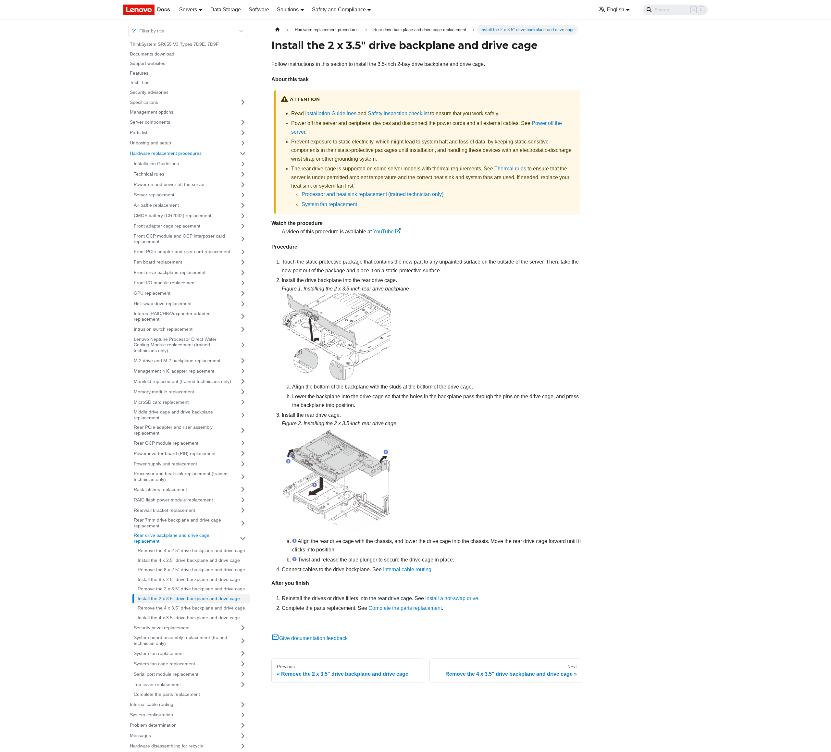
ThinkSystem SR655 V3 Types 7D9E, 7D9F (174, 44)
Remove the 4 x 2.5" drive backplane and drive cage (191, 550)
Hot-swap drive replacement (163, 303)
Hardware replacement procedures (166, 153)
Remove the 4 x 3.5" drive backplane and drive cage (191, 607)
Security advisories (149, 92)
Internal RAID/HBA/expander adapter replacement (172, 316)
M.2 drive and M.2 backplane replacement (177, 360)
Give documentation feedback (313, 638)
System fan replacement (159, 653)
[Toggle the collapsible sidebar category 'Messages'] (243, 736)
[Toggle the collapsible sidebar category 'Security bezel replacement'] (243, 628)
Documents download (152, 53)
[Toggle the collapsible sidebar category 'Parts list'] (243, 133)
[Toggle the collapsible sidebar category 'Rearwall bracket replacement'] (243, 510)
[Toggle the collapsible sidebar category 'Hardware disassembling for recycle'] (243, 746)
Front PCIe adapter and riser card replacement (182, 251)
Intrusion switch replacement (163, 329)
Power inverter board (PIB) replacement (175, 453)
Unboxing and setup (150, 142)
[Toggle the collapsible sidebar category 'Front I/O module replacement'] (243, 283)
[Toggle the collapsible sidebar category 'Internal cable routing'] (243, 704)
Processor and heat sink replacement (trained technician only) (181, 476)
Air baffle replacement (156, 205)
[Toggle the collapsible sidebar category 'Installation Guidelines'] (243, 164)
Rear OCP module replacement (166, 442)
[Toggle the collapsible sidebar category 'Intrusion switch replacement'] (243, 329)
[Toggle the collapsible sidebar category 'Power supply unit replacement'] (243, 464)
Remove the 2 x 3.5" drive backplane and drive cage (191, 588)
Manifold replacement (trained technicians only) (182, 381)
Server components (150, 122)
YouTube (383, 231)
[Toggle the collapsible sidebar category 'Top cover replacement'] (243, 684)
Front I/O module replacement (165, 282)
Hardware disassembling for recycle (166, 745)
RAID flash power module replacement (173, 499)
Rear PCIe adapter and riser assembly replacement (173, 430)
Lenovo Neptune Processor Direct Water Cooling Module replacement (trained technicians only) (175, 345)
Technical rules (149, 174)
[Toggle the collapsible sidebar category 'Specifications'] (243, 102)
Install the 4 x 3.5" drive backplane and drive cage (189, 617)
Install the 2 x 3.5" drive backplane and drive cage (189, 598)
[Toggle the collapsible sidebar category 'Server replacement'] (243, 195)
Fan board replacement (158, 262)
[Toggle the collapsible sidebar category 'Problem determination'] (243, 725)
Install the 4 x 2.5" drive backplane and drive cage (189, 560)
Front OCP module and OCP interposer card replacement (179, 238)
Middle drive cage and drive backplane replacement (173, 414)
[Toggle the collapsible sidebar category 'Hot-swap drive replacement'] (243, 304)
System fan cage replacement (164, 663)
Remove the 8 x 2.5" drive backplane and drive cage (191, 569)
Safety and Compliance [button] (339, 9)
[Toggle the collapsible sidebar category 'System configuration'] (243, 715)
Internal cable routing (151, 704)
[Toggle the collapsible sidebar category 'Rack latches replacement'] (243, 489)
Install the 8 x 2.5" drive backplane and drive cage (189, 579)
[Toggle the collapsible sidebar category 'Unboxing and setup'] (243, 143)
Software (259, 9)
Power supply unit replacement (165, 463)
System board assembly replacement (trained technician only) (180, 640)
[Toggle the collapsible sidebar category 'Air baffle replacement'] (243, 205)
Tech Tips (139, 82)
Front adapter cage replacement (167, 225)
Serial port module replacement (166, 673)
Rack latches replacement (160, 489)
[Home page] (277, 30)
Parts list (138, 132)
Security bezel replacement (162, 627)
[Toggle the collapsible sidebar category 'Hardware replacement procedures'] (243, 153)
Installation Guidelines (156, 163)
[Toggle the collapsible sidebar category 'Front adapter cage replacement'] (243, 226)
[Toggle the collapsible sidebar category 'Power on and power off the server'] (243, 184)
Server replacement (154, 194)
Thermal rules (510, 168)
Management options (151, 112)
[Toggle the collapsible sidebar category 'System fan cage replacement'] (243, 664)
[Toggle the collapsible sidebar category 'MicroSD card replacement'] (243, 402)
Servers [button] (188, 9)
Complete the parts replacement (167, 694)
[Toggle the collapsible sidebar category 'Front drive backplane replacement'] (243, 272)
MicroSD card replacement (161, 401)
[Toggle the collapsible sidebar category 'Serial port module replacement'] (243, 674)
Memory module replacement (164, 391)
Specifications (144, 102)
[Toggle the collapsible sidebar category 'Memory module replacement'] (243, 392)
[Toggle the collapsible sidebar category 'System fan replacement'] (243, 653)
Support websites (147, 63)
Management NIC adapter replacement (174, 370)
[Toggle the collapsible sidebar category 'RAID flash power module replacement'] (243, 500)
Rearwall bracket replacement (164, 509)
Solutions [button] (288, 9)
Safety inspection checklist (398, 113)
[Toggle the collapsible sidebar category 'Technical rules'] (243, 174)
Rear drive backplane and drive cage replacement (171, 538)
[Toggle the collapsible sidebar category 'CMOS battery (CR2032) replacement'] (243, 216)
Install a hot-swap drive (451, 598)
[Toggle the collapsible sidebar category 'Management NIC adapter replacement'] (243, 371)
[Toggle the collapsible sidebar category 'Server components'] (243, 122)
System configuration (151, 714)
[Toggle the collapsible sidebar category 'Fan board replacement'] (243, 262)
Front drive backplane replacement (169, 272)
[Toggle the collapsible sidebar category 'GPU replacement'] (243, 293)
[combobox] (140, 30)
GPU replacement (152, 293)
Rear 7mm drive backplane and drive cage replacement (177, 522)
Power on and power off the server (169, 184)
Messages (140, 735)
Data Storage (225, 9)
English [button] (615, 9)
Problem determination (153, 725)
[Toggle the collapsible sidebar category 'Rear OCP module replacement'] (243, 443)
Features (139, 73)
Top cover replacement (157, 684)
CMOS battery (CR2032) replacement (172, 215)
